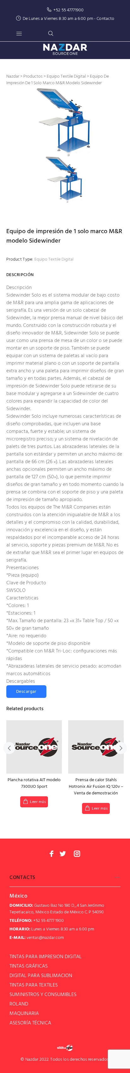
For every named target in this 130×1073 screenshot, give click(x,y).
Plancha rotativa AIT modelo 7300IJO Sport (34, 783)
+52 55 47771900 (68, 10)
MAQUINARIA (24, 1014)
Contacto (105, 18)
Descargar (26, 691)
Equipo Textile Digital (54, 259)
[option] (65, 122)
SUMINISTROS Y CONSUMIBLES (42, 995)
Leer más (38, 802)
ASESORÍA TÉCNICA (30, 1023)
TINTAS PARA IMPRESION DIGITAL (45, 957)
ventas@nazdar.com (45, 937)
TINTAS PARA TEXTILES (33, 985)
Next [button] (121, 748)
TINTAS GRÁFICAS (28, 966)
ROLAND (18, 1004)
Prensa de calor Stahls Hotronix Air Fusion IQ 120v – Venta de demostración (96, 786)
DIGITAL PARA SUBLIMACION (40, 976)
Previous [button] (9, 748)
